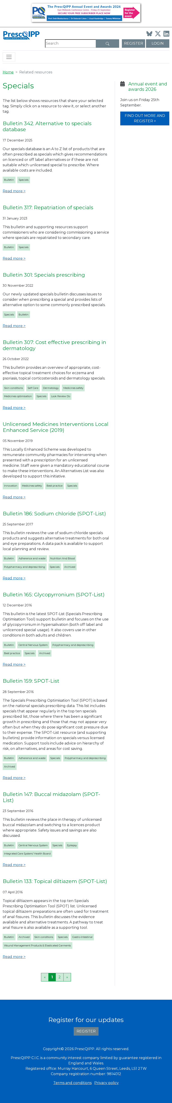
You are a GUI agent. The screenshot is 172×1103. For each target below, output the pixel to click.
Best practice (54, 485)
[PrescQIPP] (21, 35)
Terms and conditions (72, 1083)
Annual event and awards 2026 (147, 86)
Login (158, 43)
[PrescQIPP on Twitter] (158, 34)
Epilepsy (72, 845)
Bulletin (9, 179)
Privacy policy (106, 1083)
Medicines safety (73, 388)
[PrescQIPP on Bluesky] (149, 34)
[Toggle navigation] (9, 56)
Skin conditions (13, 388)
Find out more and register (145, 118)
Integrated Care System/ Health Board (27, 853)
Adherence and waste (32, 558)
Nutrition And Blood (62, 558)
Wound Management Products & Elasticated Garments (37, 945)
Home (8, 72)
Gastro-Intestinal (82, 937)
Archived (69, 566)
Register (133, 43)
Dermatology (51, 388)
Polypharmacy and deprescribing (24, 566)
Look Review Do (60, 396)
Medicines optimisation (18, 396)
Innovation (10, 485)
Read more (13, 191)
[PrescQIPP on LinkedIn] (166, 34)
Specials (23, 179)
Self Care (33, 388)
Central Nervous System (33, 645)
